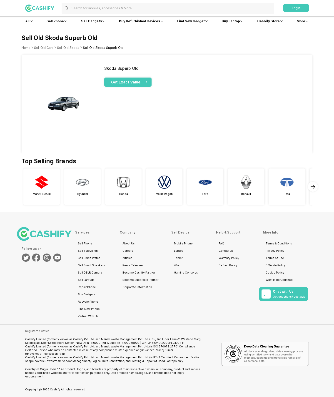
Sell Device (180, 232)
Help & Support (228, 232)
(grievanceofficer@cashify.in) (45, 353)
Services (82, 232)
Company (127, 232)
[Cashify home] (43, 8)
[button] (296, 8)
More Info (270, 232)
